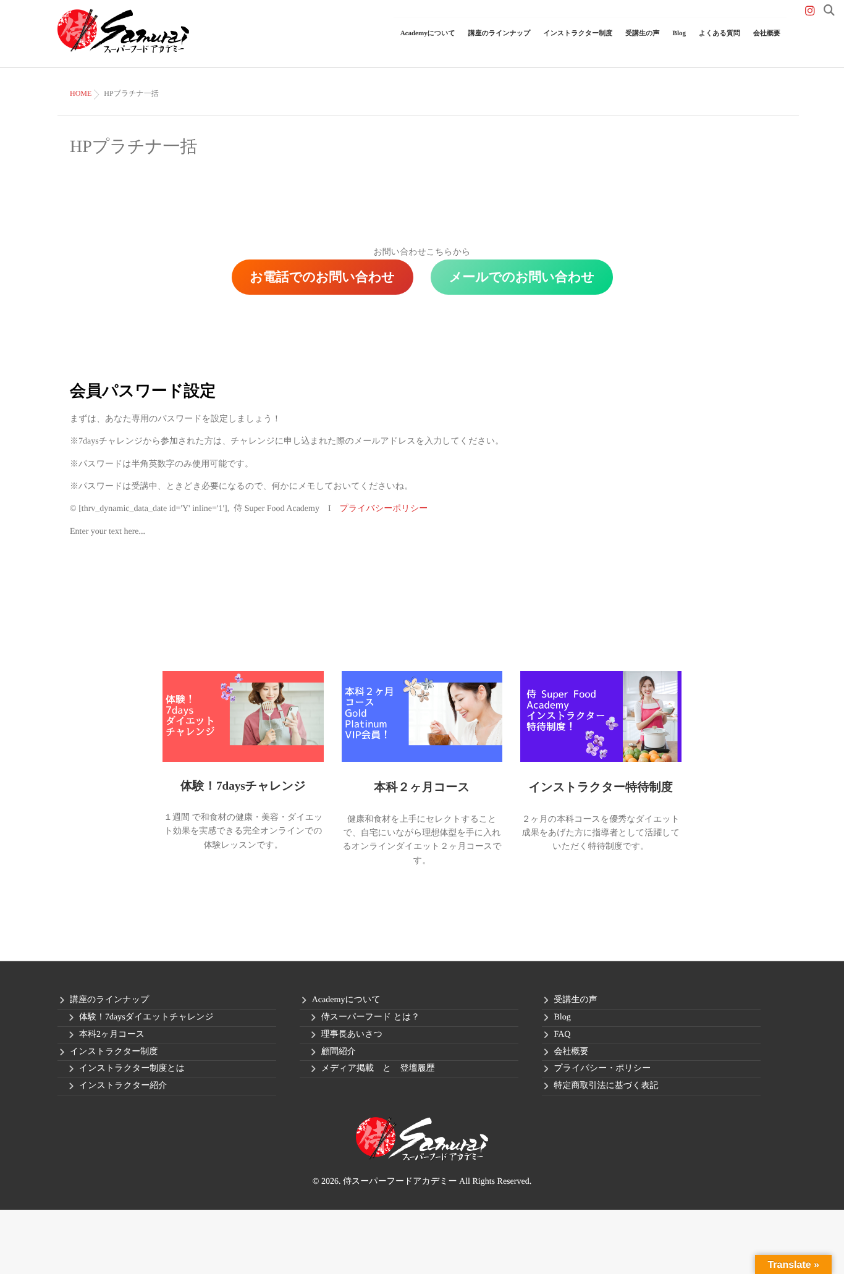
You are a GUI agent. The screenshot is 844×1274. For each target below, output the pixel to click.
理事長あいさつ (351, 1034)
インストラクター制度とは (132, 1068)
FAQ (562, 1034)
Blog (679, 33)
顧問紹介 (338, 1052)
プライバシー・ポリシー (602, 1068)
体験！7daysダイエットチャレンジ (146, 1017)
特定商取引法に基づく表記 (606, 1085)
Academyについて (346, 1000)
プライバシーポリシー (384, 508)
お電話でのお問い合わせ (322, 276)
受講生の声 (642, 33)
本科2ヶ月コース (112, 1034)
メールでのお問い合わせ (521, 276)
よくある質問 (719, 33)
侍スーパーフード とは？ (370, 1017)
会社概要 (766, 33)
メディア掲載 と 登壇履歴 (378, 1068)
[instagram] (810, 11)
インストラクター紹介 (123, 1085)
